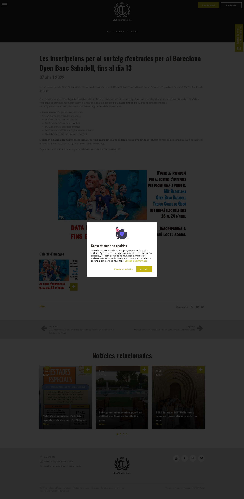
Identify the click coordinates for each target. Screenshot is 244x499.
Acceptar (144, 269)
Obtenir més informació (136, 260)
